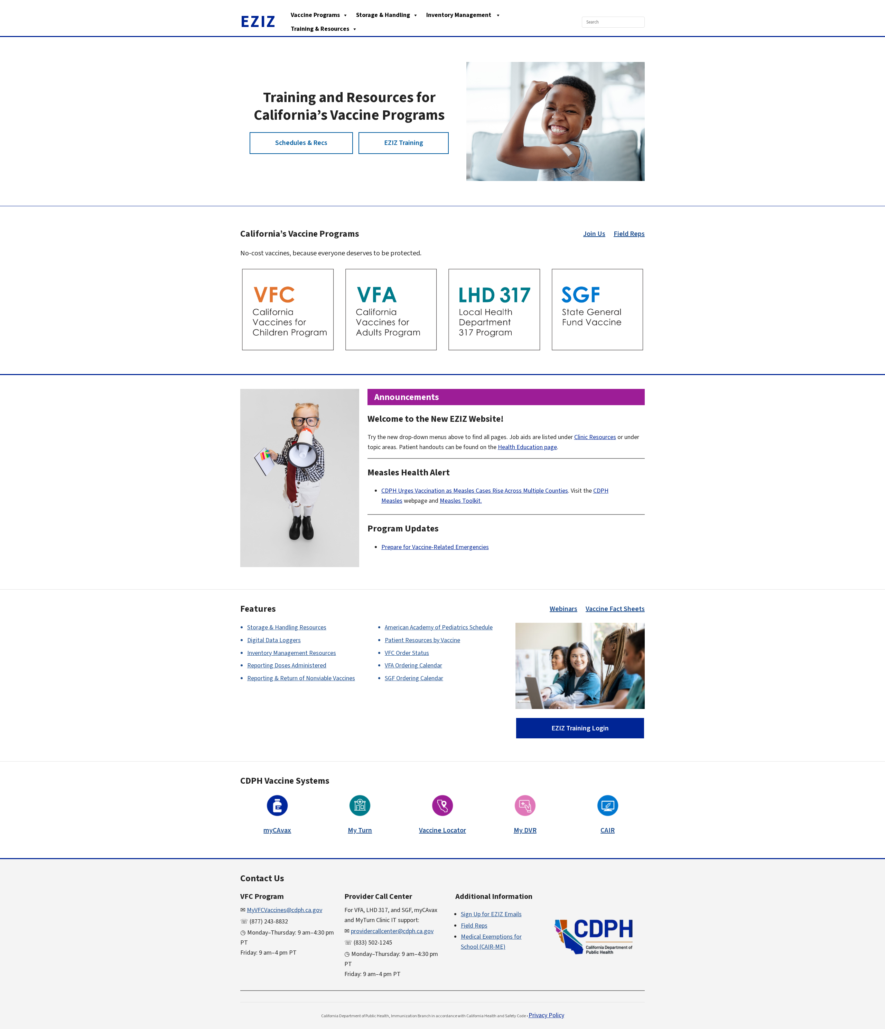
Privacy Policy (546, 1015)
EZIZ (258, 22)
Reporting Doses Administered (286, 665)
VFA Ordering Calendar (413, 665)
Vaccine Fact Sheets (615, 609)
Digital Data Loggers (274, 640)
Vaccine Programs (315, 15)
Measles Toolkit (460, 501)
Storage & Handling (383, 15)
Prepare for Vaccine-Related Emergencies (435, 547)
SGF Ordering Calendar (414, 678)
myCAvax (277, 830)
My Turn (360, 830)
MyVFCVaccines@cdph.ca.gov (284, 910)
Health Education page (527, 447)
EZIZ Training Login (580, 728)
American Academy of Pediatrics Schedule (439, 627)
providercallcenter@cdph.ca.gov (392, 931)
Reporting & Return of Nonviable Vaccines (301, 678)
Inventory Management (459, 15)
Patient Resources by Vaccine (422, 640)
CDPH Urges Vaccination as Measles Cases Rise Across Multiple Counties (474, 490)
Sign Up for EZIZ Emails (491, 914)
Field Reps (629, 234)
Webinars (563, 609)
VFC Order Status (407, 653)
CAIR (607, 830)
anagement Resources (291, 653)
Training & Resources (320, 29)
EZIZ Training (403, 143)
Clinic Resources (595, 437)
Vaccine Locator (442, 830)
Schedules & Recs (301, 143)
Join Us (594, 234)
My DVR (525, 830)
